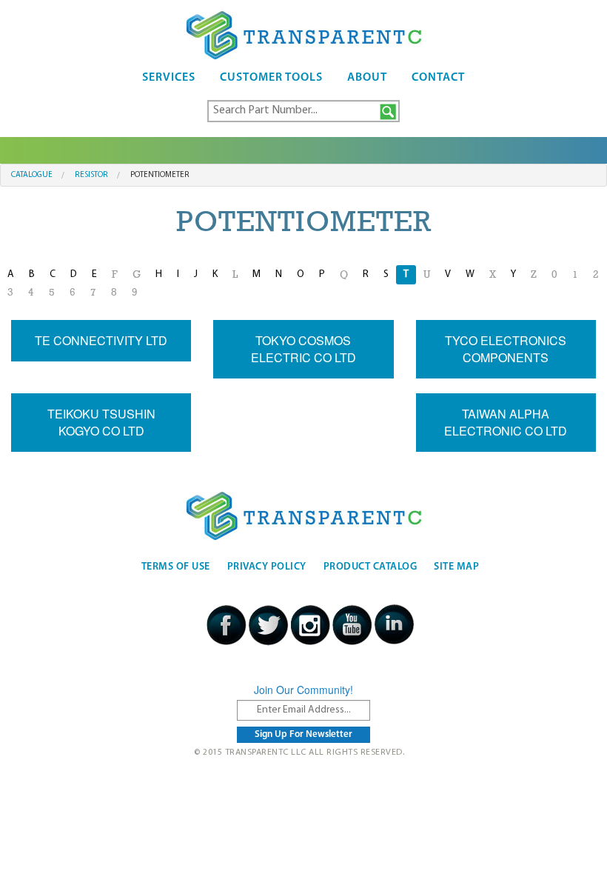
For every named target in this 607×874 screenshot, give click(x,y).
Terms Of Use (175, 567)
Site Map (456, 567)
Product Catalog (370, 567)
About (367, 78)
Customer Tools (271, 78)
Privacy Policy (266, 567)
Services (168, 78)
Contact (438, 78)
